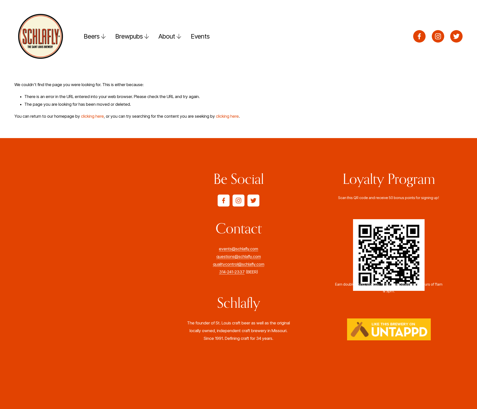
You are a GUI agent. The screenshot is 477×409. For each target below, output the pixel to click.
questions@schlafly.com (238, 256)
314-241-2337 (232, 271)
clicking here (92, 116)
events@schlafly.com (238, 248)
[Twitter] (456, 36)
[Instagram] (438, 36)
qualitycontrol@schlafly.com (238, 264)
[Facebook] (419, 36)
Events (200, 36)
